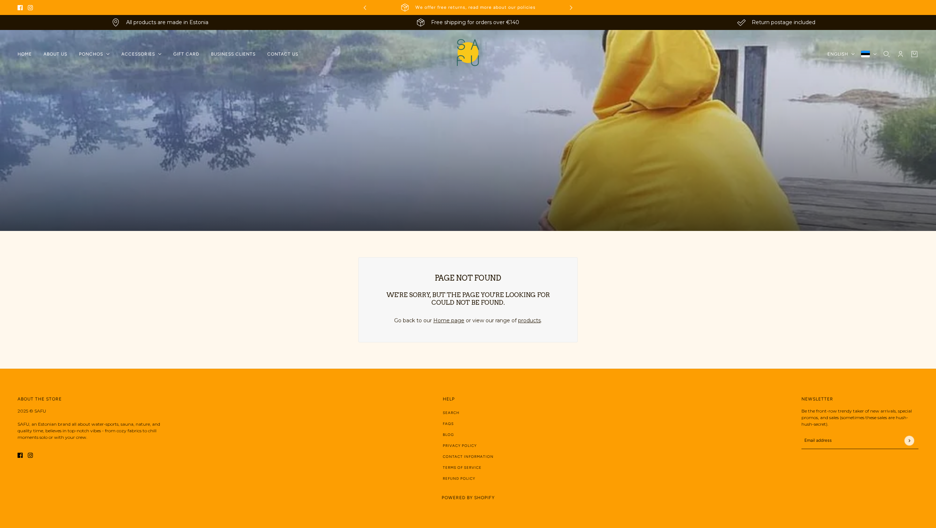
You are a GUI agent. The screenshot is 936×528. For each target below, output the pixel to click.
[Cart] (914, 54)
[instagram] (30, 7)
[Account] (901, 54)
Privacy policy (460, 445)
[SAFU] (468, 54)
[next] (571, 7)
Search (451, 412)
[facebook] (20, 7)
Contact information (468, 456)
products (529, 320)
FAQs (448, 423)
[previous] (365, 7)
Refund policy (459, 478)
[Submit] (909, 440)
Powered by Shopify (468, 497)
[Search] (887, 54)
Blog (448, 434)
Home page (448, 320)
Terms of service (462, 467)
